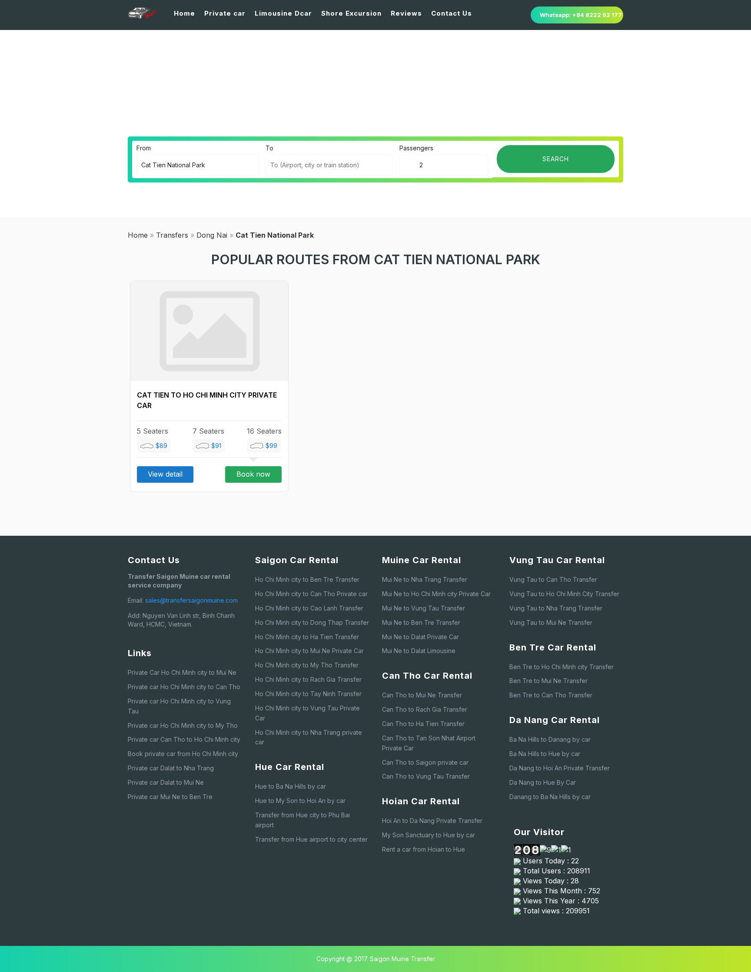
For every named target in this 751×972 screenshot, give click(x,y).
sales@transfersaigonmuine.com (191, 600)
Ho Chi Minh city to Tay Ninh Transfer (308, 693)
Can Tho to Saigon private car (425, 762)
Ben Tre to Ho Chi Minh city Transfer (561, 666)
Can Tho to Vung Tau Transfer (426, 776)
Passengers (416, 148)
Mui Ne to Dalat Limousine (418, 650)
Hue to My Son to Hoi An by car (300, 800)
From (143, 148)
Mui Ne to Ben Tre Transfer (421, 622)
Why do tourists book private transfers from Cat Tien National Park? (479, 98)
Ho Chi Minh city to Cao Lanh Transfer (309, 608)
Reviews (406, 13)
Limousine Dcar (283, 13)
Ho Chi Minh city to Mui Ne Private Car (309, 650)
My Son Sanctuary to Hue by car (428, 835)
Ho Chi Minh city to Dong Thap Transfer (312, 622)
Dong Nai (211, 235)
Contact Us (451, 13)
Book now (253, 474)
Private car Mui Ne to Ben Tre (170, 796)
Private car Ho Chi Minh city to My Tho (183, 725)
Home (184, 13)
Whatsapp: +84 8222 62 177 (581, 14)
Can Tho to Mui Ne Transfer (422, 695)
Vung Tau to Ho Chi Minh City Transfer (564, 593)
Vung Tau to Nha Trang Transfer (555, 608)
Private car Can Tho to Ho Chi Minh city (184, 739)
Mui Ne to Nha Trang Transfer (424, 579)
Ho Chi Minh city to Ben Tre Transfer (307, 579)
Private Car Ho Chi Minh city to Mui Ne (182, 672)
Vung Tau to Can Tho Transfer (553, 579)
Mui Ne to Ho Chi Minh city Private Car (436, 593)
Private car (225, 13)
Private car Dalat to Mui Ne (166, 782)
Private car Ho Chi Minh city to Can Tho (184, 686)
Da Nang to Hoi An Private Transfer (559, 768)
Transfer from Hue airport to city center (311, 839)
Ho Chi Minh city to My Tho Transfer (307, 665)
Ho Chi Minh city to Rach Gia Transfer (308, 679)
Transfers (172, 235)
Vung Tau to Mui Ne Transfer (550, 622)
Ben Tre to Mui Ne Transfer (548, 680)
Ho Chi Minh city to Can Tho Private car (311, 593)
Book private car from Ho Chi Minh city (183, 753)
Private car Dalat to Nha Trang (171, 768)
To (269, 148)
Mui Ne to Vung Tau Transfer (423, 608)
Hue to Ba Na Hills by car (290, 786)
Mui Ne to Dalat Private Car (420, 636)
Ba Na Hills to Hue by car (544, 753)
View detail (165, 474)
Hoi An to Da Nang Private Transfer (432, 820)
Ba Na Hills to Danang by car (550, 739)
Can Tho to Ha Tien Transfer (423, 723)
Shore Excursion (351, 13)
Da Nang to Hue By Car (542, 782)
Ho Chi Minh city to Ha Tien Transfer (307, 636)
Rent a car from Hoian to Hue (423, 849)
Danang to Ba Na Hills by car (550, 796)
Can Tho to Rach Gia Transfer (424, 709)
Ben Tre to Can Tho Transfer (550, 695)
